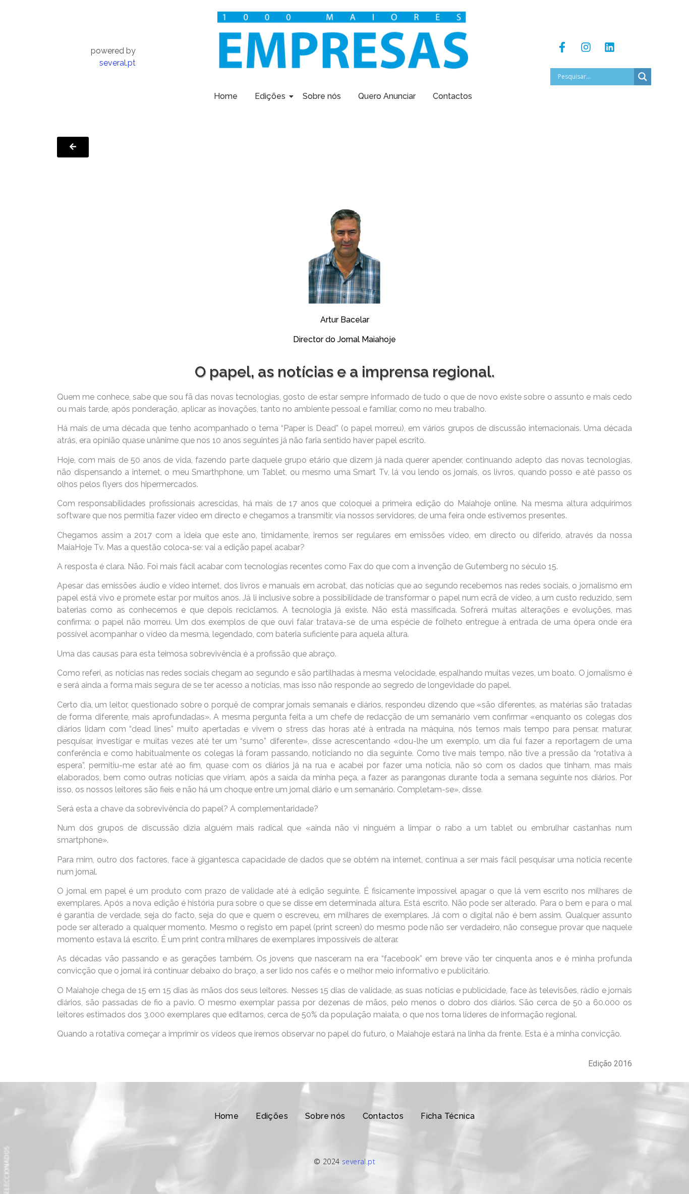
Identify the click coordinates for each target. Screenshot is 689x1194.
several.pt (117, 63)
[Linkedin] (609, 47)
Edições (270, 96)
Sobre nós (322, 96)
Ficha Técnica (448, 1116)
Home (226, 96)
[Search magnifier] (642, 76)
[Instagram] (585, 47)
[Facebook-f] (561, 47)
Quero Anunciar (387, 96)
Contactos (452, 96)
